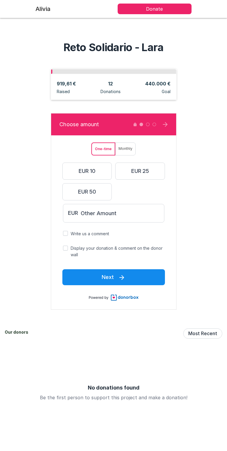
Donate (154, 9)
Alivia (43, 8)
